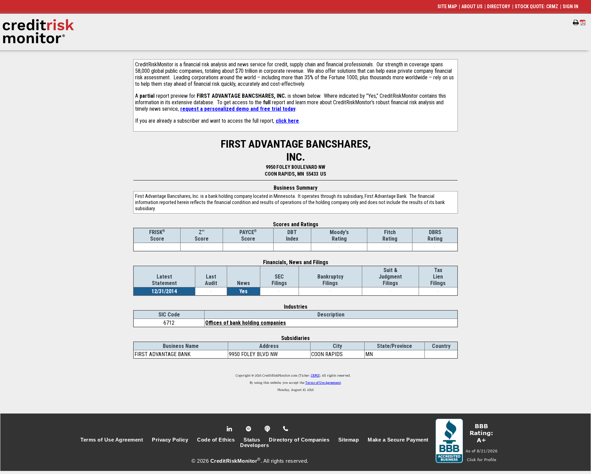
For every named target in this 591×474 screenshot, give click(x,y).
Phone (286, 429)
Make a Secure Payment (398, 440)
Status (252, 440)
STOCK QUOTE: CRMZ (536, 6)
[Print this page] (576, 22)
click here (287, 121)
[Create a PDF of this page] (583, 22)
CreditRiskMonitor (234, 461)
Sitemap (348, 440)
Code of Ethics (216, 440)
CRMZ (315, 376)
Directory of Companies (299, 440)
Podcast (268, 429)
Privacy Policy (170, 440)
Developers (254, 445)
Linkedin (230, 429)
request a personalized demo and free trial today (238, 109)
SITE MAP (447, 6)
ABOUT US (472, 6)
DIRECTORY (498, 6)
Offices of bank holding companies (245, 323)
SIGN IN (570, 6)
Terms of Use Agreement (323, 383)
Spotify (249, 429)
